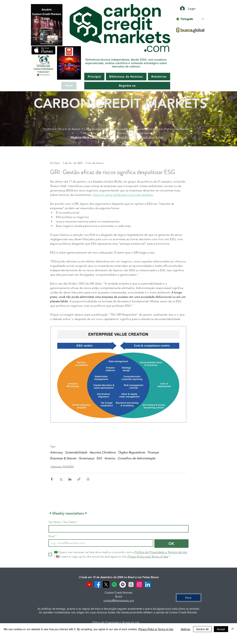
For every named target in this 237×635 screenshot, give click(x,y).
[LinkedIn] (147, 584)
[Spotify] (114, 584)
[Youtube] (89, 584)
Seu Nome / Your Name (63, 522)
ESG (99, 458)
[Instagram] (139, 584)
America (109, 458)
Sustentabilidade (76, 452)
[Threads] (131, 584)
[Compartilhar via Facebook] (52, 479)
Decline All (202, 629)
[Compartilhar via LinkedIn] (70, 479)
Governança (86, 458)
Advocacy (56, 452)
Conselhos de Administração (136, 458)
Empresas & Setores (63, 458)
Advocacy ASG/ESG (62, 466)
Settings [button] (185, 629)
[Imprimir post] (88, 479)
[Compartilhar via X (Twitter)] (61, 479)
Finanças (153, 452)
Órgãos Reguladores (131, 452)
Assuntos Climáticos (102, 452)
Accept (221, 629)
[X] (106, 584)
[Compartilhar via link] (79, 479)
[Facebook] (97, 584)
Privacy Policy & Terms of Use (155, 629)
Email (52, 536)
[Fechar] (232, 629)
